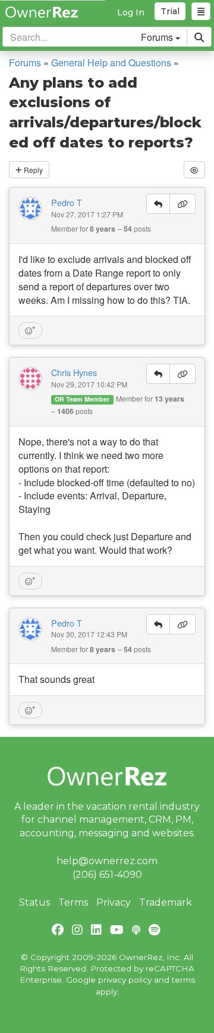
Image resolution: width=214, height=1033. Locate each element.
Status (34, 902)
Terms (73, 902)
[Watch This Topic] (194, 169)
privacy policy (125, 979)
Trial (170, 11)
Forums (25, 62)
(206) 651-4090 (107, 874)
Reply (32, 170)
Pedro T (66, 202)
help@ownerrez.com (107, 861)
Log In (130, 12)
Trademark (165, 902)
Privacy (113, 902)
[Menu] (200, 11)
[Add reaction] (30, 330)
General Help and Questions (111, 62)
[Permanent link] (182, 204)
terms (183, 979)
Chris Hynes (74, 372)
